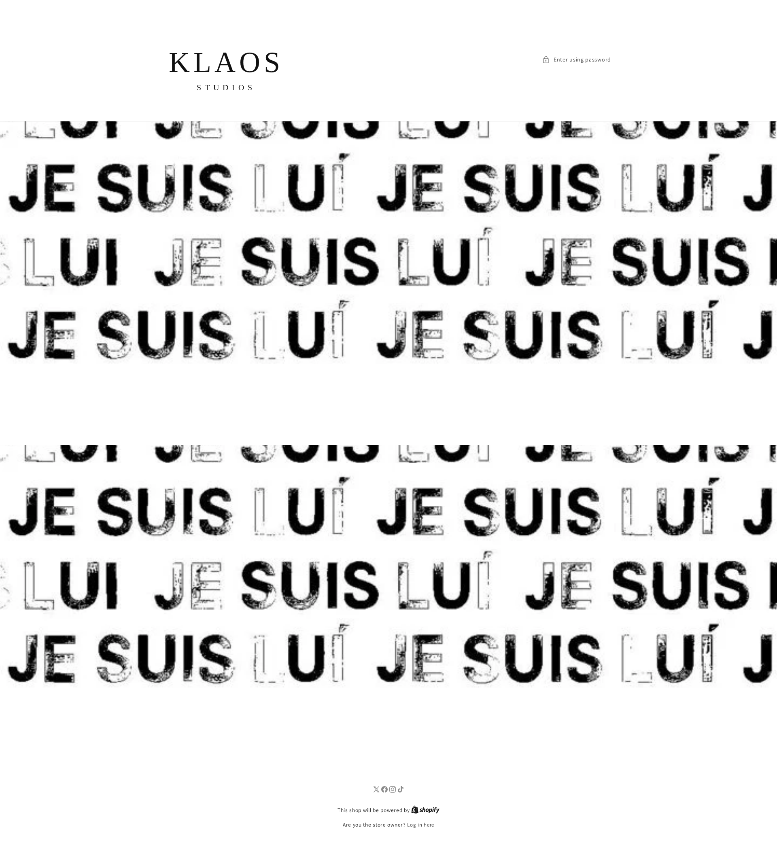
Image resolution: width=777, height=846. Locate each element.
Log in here (420, 824)
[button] (576, 60)
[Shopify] (425, 810)
